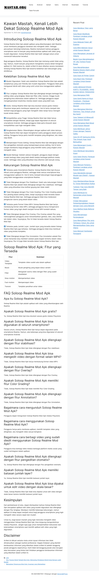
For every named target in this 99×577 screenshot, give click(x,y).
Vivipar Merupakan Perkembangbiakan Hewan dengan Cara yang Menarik (83, 203)
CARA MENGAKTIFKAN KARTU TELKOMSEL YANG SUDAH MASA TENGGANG (83, 89)
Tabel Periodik (34, 10)
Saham (48, 5)
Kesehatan (75, 5)
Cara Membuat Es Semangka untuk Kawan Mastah (82, 195)
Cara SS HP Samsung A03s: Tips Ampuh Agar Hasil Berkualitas (84, 139)
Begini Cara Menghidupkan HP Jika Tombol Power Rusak (83, 61)
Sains (56, 5)
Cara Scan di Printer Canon (83, 76)
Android (39, 5)
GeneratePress (62, 574)
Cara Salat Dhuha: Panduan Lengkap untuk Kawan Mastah (84, 159)
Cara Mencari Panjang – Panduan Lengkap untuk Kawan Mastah (82, 167)
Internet (65, 5)
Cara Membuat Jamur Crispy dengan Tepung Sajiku (82, 131)
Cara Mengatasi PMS (81, 95)
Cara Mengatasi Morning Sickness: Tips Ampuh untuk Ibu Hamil (84, 111)
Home (31, 5)
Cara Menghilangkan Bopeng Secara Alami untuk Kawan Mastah (84, 69)
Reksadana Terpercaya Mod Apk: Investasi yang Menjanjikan (25, 564)
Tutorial (85, 5)
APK (7, 558)
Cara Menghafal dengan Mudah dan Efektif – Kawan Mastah (84, 175)
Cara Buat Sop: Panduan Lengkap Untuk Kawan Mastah (82, 81)
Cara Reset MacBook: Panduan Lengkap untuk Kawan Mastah (82, 36)
